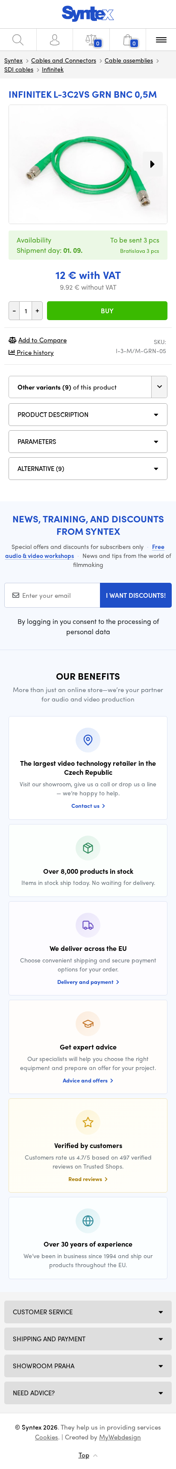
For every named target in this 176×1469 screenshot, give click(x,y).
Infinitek (53, 69)
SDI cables (18, 69)
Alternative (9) (41, 468)
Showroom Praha (43, 1365)
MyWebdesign (120, 1437)
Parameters (37, 441)
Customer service (43, 1311)
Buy (107, 310)
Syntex (13, 60)
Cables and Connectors (63, 60)
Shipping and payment (49, 1338)
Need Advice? (34, 1392)
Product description (53, 414)
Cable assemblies (129, 60)
